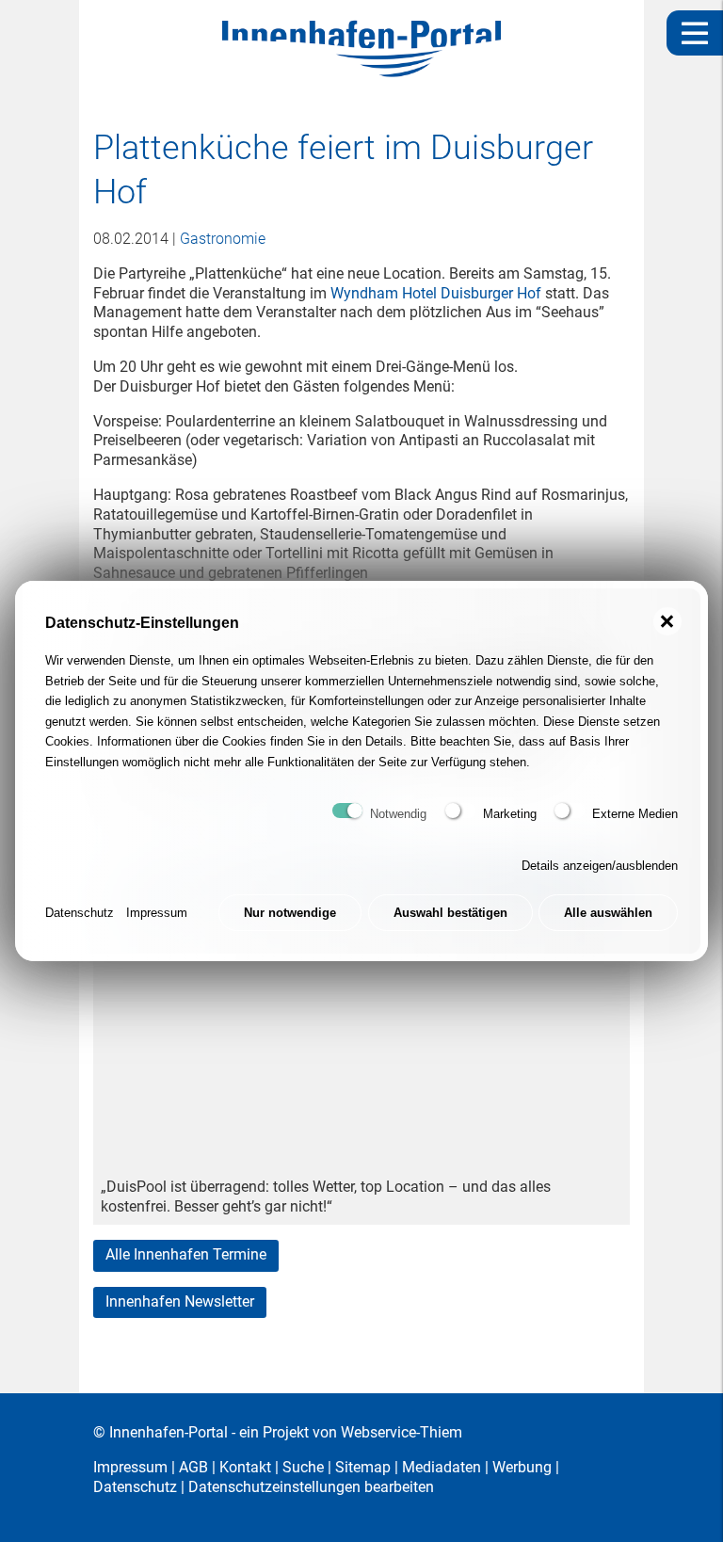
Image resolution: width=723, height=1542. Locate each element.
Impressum (156, 913)
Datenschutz (79, 913)
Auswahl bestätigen (450, 913)
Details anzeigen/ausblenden (600, 866)
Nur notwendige (290, 913)
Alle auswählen (608, 913)
